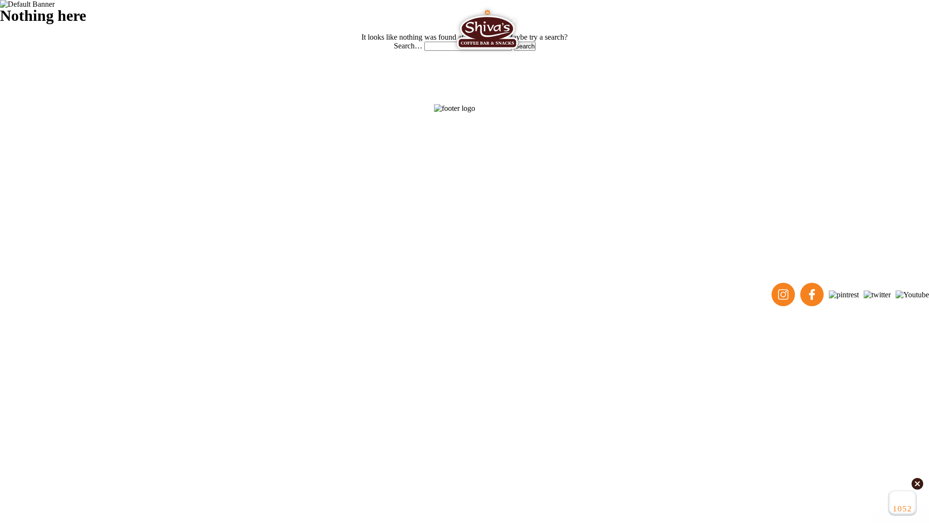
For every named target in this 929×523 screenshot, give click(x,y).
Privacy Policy (510, 294)
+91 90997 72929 (49, 210)
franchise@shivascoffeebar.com (70, 253)
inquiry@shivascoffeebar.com (67, 239)
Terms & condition (459, 294)
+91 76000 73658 (49, 224)
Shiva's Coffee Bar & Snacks (92, 294)
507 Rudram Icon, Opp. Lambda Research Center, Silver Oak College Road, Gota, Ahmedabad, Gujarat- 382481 (195, 166)
